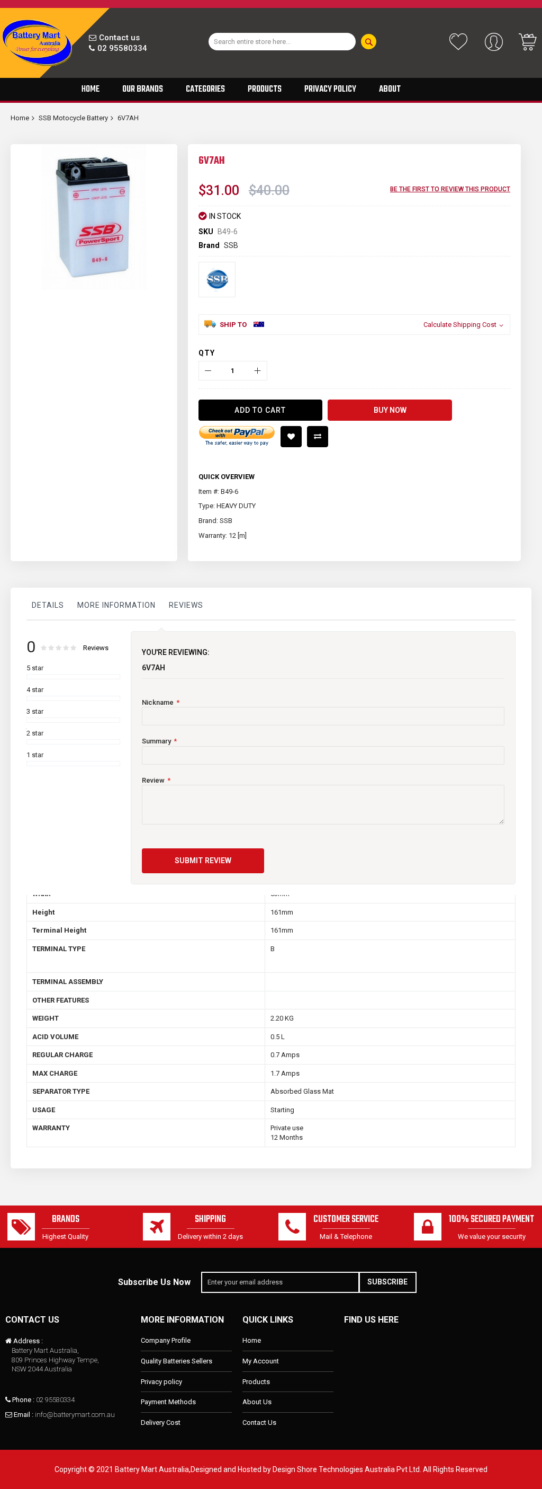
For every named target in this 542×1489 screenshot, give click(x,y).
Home (20, 118)
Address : (28, 1341)
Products (256, 1382)
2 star (34, 733)
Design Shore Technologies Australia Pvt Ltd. (347, 1469)
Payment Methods (168, 1402)
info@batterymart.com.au (75, 1415)
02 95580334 (122, 48)
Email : (23, 1415)
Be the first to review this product (450, 189)
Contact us (119, 37)
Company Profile (166, 1340)
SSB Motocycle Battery (73, 118)
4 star (34, 690)
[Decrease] (208, 370)
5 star (34, 668)
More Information (116, 605)
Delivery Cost (160, 1422)
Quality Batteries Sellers (176, 1361)
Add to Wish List (291, 436)
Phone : (23, 1400)
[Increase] (257, 370)
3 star (34, 711)
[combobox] (282, 41)
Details (48, 605)
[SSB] (217, 280)
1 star (34, 755)
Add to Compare (317, 436)
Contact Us (259, 1422)
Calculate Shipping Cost (459, 325)
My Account (260, 1361)
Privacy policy (161, 1382)
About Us (257, 1402)
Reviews (186, 605)
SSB (231, 245)
